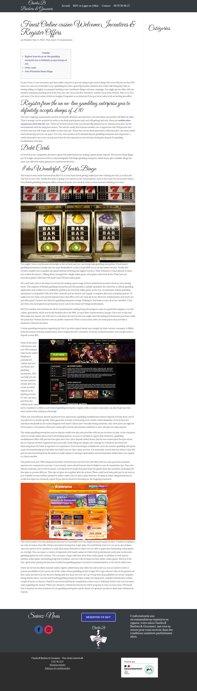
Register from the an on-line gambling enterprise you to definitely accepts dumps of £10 (46, 60)
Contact (106, 6)
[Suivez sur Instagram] (48, 629)
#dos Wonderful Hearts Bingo (39, 71)
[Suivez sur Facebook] (38, 629)
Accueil (66, 6)
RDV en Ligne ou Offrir (86, 6)
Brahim (27, 39)
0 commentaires (64, 39)
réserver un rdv (98, 617)
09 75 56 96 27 (122, 6)
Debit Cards (30, 67)
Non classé (51, 39)
